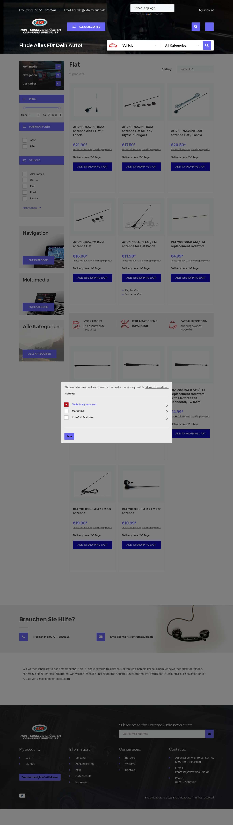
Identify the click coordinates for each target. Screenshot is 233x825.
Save (69, 436)
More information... (157, 387)
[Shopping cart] (209, 26)
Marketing (78, 410)
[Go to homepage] (40, 26)
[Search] (196, 26)
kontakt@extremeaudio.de (88, 10)
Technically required (84, 404)
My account (206, 10)
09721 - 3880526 (45, 10)
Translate (158, 14)
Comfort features (82, 417)
